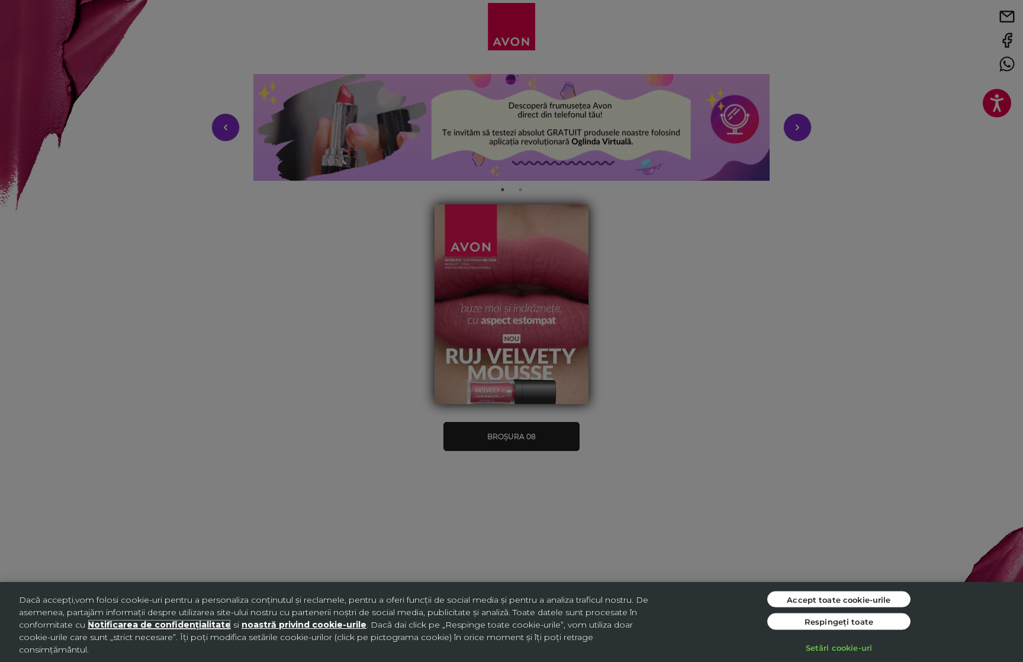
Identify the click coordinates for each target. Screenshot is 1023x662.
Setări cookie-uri (839, 647)
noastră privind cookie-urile (304, 624)
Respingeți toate (839, 621)
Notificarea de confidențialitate (159, 624)
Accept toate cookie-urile (838, 599)
